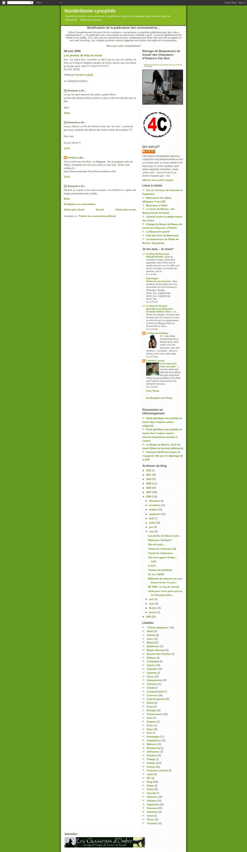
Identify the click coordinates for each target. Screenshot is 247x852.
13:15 (67, 177)
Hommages (153, 736)
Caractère (152, 669)
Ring (149, 782)
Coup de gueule (156, 699)
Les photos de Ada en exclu (83, 55)
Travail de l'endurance (160, 553)
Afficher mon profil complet (157, 180)
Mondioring (153, 748)
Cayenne (151, 672)
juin (151, 527)
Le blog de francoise (157, 254)
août (152, 518)
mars (152, 603)
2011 (149, 474)
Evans (150, 725)
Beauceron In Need (156, 205)
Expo (150, 729)
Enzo (150, 717)
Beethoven (153, 646)
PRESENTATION (154, 257)
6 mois (152, 565)
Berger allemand (156, 650)
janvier (153, 612)
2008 (149, 488)
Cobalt (150, 687)
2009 (149, 483)
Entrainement (154, 714)
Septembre (153, 804)
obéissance (153, 751)
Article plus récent (74, 209)
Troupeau (152, 823)
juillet (152, 522)
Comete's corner (155, 360)
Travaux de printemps (160, 570)
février (153, 608)
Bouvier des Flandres (159, 654)
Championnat (154, 680)
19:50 (67, 113)
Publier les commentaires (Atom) (97, 216)
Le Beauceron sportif (157, 231)
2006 (149, 496)
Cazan (150, 676)
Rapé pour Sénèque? (160, 540)
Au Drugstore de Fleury (159, 398)
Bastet (150, 642)
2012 (149, 470)
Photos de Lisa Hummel (158, 281)
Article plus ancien (125, 209)
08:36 (67, 199)
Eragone (151, 721)
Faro (149, 733)
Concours (152, 695)
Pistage (151, 759)
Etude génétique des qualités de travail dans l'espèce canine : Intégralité (162, 422)
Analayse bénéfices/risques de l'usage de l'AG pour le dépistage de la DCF (162, 456)
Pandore (72, 157)
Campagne (153, 661)
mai (151, 531)
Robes (150, 785)
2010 (149, 479)
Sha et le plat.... (157, 544)
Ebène (150, 702)
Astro (150, 639)
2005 (149, 616)
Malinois (151, 744)
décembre (155, 501)
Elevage (151, 710)
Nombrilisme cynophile (90, 11)
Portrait (151, 767)
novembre (155, 505)
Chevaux (151, 684)
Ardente (151, 635)
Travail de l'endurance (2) (162, 548)
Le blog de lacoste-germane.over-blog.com (159, 307)
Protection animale (157, 770)
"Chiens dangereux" (158, 627)
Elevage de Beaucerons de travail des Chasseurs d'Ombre (163, 65)
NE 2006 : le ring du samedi (163, 586)
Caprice (151, 665)
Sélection (152, 797)
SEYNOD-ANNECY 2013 (159, 311)
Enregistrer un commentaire (79, 204)
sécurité (151, 793)
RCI (149, 778)
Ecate (150, 706)
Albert (150, 631)
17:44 (67, 148)
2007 (149, 492)
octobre (153, 509)
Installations (154, 740)
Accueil (100, 209)
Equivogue (152, 278)
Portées (151, 763)
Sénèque (152, 800)
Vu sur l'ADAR (156, 574)
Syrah (150, 815)
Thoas (150, 819)
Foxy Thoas (152, 391)
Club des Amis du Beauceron (162, 235)
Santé (150, 789)
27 (161, 336)
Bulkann (151, 657)
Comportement (155, 691)
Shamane (152, 808)
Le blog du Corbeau (157, 333)
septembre (155, 514)
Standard (152, 812)
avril (152, 599)
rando (150, 774)
